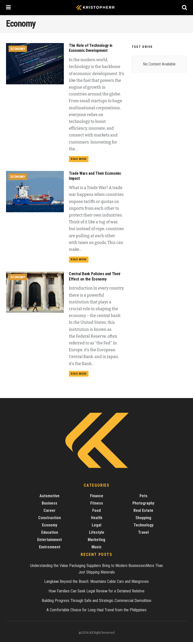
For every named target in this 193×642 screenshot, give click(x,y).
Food (96, 510)
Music (96, 547)
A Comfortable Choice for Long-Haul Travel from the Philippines (96, 610)
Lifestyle (96, 532)
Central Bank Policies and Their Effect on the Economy (95, 276)
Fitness (96, 503)
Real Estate (143, 510)
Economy (18, 49)
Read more (79, 159)
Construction (49, 517)
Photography (143, 503)
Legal (96, 525)
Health (96, 517)
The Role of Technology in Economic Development (90, 48)
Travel (143, 532)
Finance (96, 495)
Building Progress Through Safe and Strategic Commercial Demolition (96, 600)
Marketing (96, 539)
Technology (143, 525)
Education (49, 532)
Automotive (49, 495)
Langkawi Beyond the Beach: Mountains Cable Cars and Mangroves (96, 581)
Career (49, 510)
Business (49, 503)
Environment (49, 547)
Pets (143, 495)
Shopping (143, 517)
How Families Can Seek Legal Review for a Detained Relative (96, 591)
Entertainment (49, 539)
